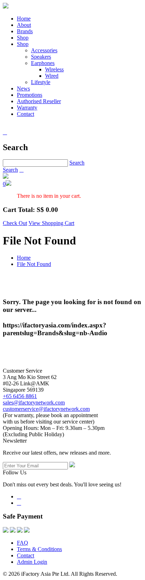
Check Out (15, 223)
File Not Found (34, 264)
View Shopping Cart (51, 223)
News (23, 88)
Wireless (54, 69)
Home (24, 19)
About (24, 25)
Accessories (44, 50)
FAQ (22, 543)
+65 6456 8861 (20, 396)
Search (76, 163)
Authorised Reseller (39, 101)
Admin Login (32, 562)
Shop (23, 38)
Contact (25, 114)
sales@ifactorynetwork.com (34, 403)
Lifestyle (40, 82)
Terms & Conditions (39, 549)
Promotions (29, 95)
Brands (25, 31)
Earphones (43, 63)
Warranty (27, 108)
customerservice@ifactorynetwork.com (46, 409)
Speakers (41, 57)
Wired (51, 76)
